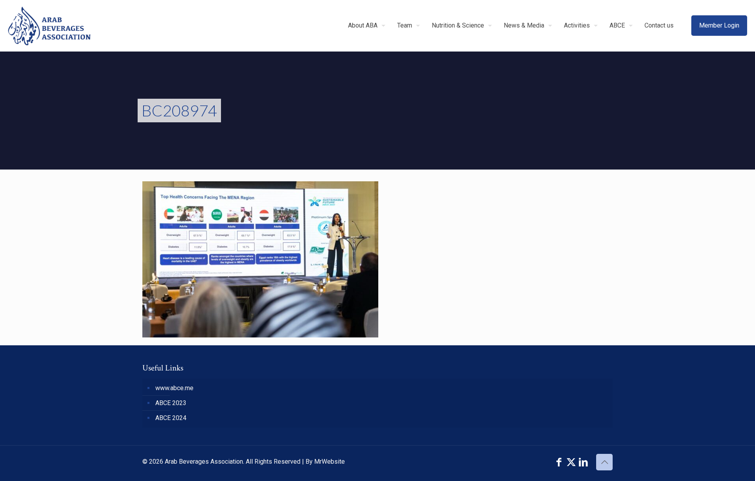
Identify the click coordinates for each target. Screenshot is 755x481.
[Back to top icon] (604, 462)
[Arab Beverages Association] (49, 25)
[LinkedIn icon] (583, 462)
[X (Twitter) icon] (571, 462)
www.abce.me (174, 388)
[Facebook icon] (559, 462)
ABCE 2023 (170, 403)
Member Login (719, 25)
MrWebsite (329, 461)
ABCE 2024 (170, 418)
